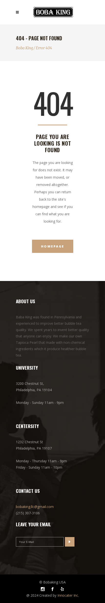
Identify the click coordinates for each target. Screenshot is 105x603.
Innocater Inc (67, 595)
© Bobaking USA (52, 582)
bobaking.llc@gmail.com (35, 506)
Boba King (24, 48)
